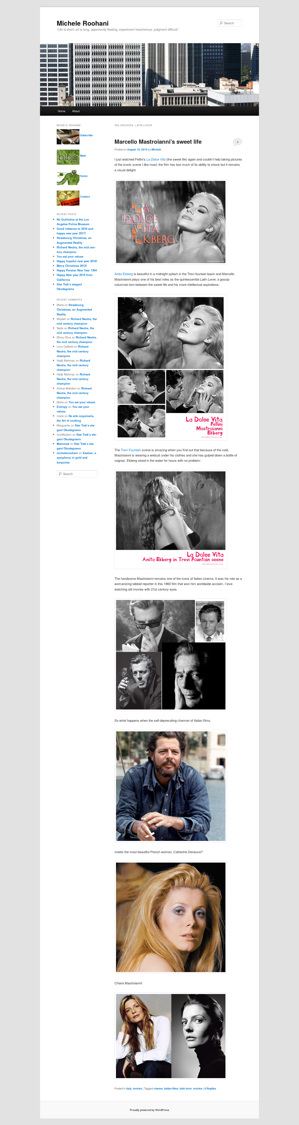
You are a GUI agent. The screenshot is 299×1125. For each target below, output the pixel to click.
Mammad (63, 444)
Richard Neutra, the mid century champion (72, 351)
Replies (210, 1088)
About (76, 111)
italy (129, 1088)
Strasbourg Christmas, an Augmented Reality (74, 309)
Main (82, 155)
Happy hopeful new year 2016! (77, 261)
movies (137, 1088)
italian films (171, 1088)
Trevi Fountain (131, 450)
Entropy (62, 407)
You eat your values (70, 256)
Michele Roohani (83, 23)
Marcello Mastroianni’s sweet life (158, 141)
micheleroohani (67, 453)
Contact (84, 196)
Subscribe (86, 135)
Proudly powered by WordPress (149, 1110)
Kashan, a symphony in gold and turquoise (76, 457)
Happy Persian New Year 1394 (77, 270)
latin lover (186, 1088)
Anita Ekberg (123, 273)
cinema (158, 1088)
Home (61, 111)
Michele (156, 149)
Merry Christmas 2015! (72, 266)
